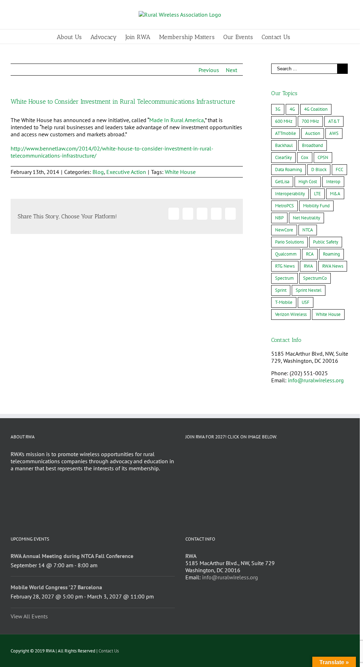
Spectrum (284, 278)
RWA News (332, 266)
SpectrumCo (315, 278)
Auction (312, 133)
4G (292, 109)
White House (180, 171)
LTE (317, 194)
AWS (334, 133)
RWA (308, 266)
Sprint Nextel (309, 290)
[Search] (301, 36)
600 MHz (283, 121)
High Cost (307, 182)
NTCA (307, 230)
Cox (304, 157)
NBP (279, 218)
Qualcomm (286, 254)
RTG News (285, 266)
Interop (333, 182)
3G (277, 109)
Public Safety (325, 242)
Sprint (280, 290)
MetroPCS (284, 206)
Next (231, 69)
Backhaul (284, 145)
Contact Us (109, 651)
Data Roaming (288, 169)
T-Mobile (283, 302)
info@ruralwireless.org (316, 380)
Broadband (312, 145)
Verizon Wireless (291, 314)
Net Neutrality (306, 218)
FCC (339, 169)
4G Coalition (316, 109)
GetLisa (282, 182)
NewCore (284, 230)
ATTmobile (285, 133)
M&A (335, 194)
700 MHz (310, 121)
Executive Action (126, 171)
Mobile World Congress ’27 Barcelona (56, 587)
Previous (209, 69)
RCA (310, 254)
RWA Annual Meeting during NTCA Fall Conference (72, 555)
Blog (98, 171)
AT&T (334, 121)
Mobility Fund (316, 206)
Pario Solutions (289, 242)
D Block (318, 169)
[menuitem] (73, 36)
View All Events (29, 616)
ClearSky (283, 157)
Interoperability (290, 194)
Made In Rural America (176, 120)
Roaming (331, 254)
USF (305, 302)
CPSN (323, 157)
